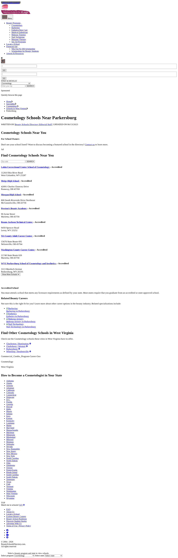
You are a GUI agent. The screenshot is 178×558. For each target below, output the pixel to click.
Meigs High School (10, 181)
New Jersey (11, 451)
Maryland (10, 428)
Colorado (10, 392)
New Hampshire (13, 449)
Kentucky (10, 421)
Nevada (9, 446)
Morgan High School (11, 194)
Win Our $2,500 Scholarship (23, 49)
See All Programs (18, 42)
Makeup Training (18, 35)
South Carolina (12, 475)
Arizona (9, 385)
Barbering (15, 28)
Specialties (10, 104)
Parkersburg (12, 349)
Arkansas (10, 388)
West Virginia (11, 493)
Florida (9, 402)
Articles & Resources (15, 53)
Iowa (8, 416)
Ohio (8, 463)
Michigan (10, 432)
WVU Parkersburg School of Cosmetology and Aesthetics (29, 263)
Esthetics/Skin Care (19, 30)
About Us (10, 512)
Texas (8, 482)
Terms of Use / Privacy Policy (18, 526)
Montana (10, 442)
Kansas (9, 418)
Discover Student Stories (16, 521)
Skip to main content (10, 3)
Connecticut (11, 395)
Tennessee (10, 479)
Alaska (9, 383)
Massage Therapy (18, 39)
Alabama (10, 381)
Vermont (9, 486)
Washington (11, 491)
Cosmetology (16, 25)
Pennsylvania (11, 470)
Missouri (9, 439)
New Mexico (11, 454)
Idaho (8, 409)
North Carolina (12, 458)
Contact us (90, 144)
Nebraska (10, 444)
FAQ (8, 509)
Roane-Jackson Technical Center (17, 222)
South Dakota (12, 477)
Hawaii (9, 407)
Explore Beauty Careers (16, 516)
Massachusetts (12, 430)
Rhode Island (11, 472)
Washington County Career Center (18, 250)
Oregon (9, 468)
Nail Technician (17, 37)
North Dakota (12, 461)
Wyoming (10, 498)
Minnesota (10, 435)
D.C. (8, 400)
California (10, 390)
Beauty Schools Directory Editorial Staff (33, 124)
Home (8, 101)
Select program (7, 555)
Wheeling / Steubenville (17, 351)
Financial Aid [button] (11, 46)
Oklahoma (10, 465)
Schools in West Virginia (16, 108)
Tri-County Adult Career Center (17, 236)
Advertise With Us (14, 523)
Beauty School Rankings (16, 519)
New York (10, 456)
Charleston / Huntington (17, 343)
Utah (8, 484)
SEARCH (30, 86)
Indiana (9, 414)
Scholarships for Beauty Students (25, 51)
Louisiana (10, 423)
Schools (10, 274)
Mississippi (10, 437)
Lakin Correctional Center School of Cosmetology (25, 167)
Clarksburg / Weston (16, 346)
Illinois (9, 411)
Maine (8, 425)
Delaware (10, 397)
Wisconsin (10, 496)
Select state (39, 555)
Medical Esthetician (19, 32)
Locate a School (13, 44)
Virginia (9, 489)
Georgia (9, 404)
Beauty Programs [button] (13, 23)
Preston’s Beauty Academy (14, 208)
